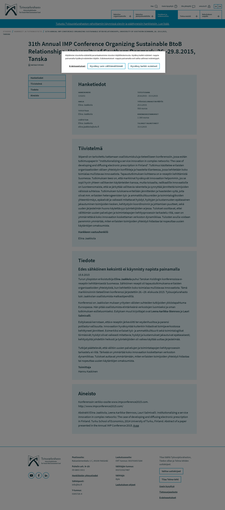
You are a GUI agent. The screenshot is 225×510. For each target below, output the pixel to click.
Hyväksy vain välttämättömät (106, 66)
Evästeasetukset (77, 66)
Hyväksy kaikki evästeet (143, 66)
